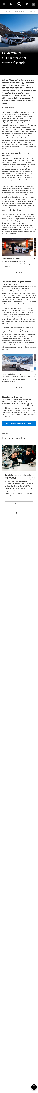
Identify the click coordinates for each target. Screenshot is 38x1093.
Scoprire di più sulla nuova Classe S (19, 423)
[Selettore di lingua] (10, 4)
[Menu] (4, 4)
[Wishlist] (26, 4)
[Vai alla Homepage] (19, 4)
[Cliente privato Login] (33, 4)
